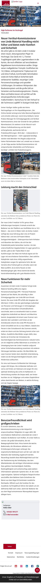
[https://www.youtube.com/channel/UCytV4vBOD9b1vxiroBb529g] (15, 566)
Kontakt (10, 553)
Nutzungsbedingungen (32, 553)
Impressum (18, 553)
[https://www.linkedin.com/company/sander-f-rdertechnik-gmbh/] (26, 566)
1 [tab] (20, 24)
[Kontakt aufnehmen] (37, 570)
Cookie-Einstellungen (32, 557)
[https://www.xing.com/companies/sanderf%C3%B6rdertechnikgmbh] (37, 566)
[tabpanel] (20, 16)
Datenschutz (11, 557)
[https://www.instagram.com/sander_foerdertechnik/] (21, 566)
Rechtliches (20, 557)
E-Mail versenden (12, 514)
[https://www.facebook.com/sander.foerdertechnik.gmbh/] (32, 566)
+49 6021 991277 (12, 512)
